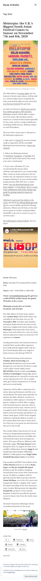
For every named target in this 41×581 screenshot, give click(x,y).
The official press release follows (16, 221)
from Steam (21, 187)
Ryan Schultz (11, 4)
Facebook (9, 156)
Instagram (18, 156)
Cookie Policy (11, 572)
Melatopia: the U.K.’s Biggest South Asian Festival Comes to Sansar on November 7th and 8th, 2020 (18, 29)
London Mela (23, 93)
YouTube (27, 156)
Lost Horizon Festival (11, 104)
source (25, 529)
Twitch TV (19, 140)
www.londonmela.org (18, 296)
